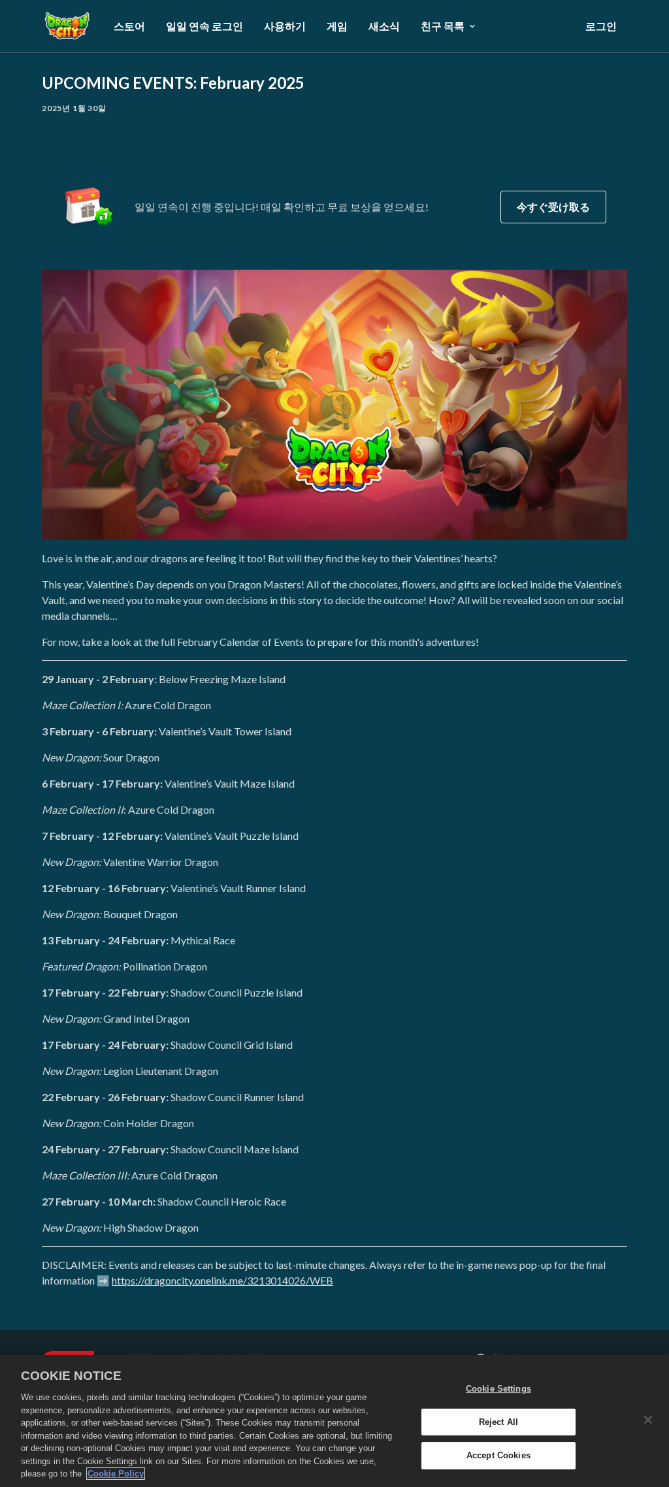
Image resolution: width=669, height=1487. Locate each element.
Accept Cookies (498, 1456)
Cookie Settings (498, 1389)
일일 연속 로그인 (204, 26)
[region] (334, 1421)
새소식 (384, 26)
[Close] (648, 1419)
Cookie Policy (116, 1474)
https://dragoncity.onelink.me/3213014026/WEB (222, 1280)
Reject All (498, 1422)
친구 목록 (443, 26)
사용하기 (285, 26)
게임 (337, 26)
